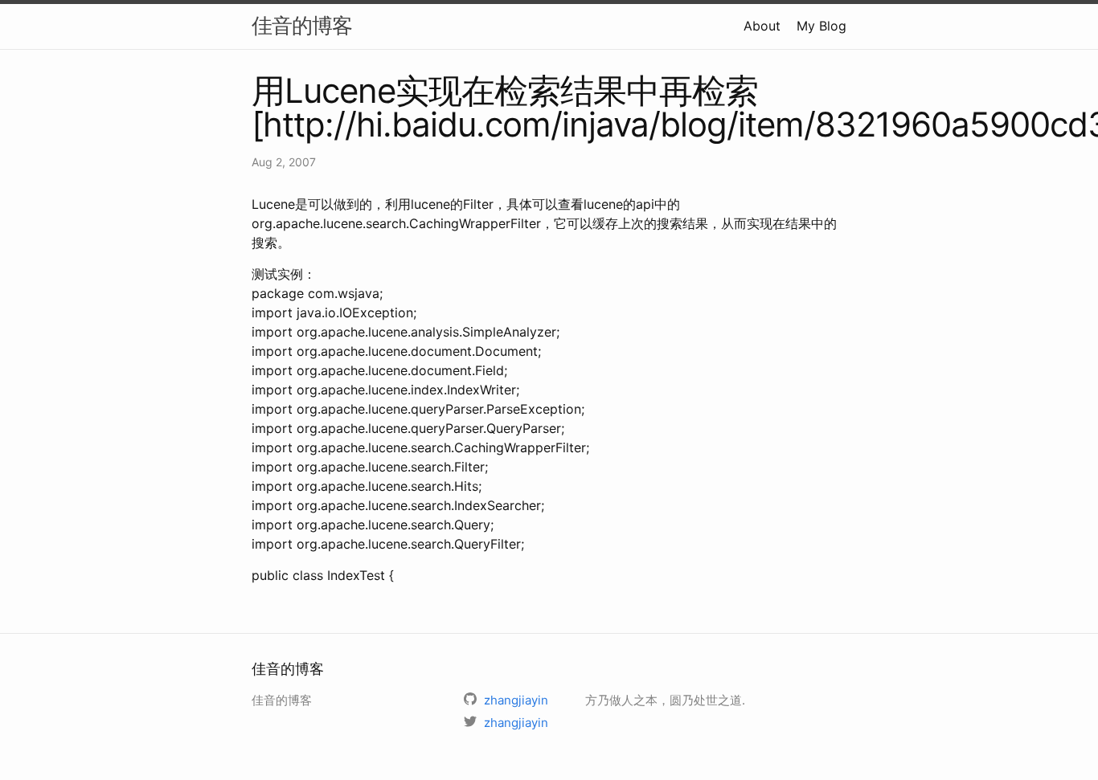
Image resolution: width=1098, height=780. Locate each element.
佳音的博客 (302, 25)
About (762, 26)
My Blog (821, 26)
